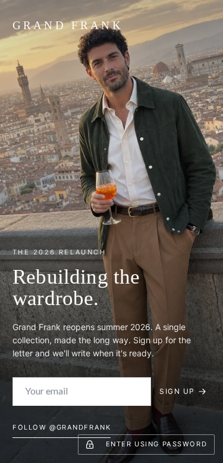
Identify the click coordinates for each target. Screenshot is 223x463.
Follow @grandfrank (61, 427)
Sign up (176, 391)
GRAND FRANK (67, 25)
